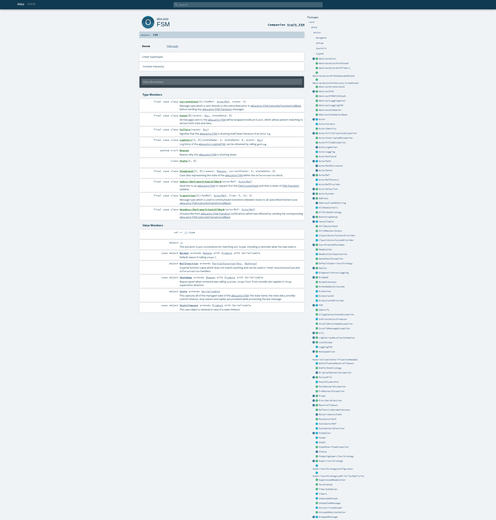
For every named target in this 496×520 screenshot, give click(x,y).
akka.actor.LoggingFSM (212, 144)
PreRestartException (331, 391)
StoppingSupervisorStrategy (336, 456)
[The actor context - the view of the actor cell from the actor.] (317, 124)
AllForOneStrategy (330, 212)
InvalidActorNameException (336, 323)
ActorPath (325, 161)
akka (159, 18)
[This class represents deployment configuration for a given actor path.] (317, 268)
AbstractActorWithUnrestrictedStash (336, 83)
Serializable (210, 291)
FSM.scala (172, 46)
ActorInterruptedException (336, 138)
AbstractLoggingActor (332, 100)
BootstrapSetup (328, 217)
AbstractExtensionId (331, 86)
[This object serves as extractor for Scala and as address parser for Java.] (317, 203)
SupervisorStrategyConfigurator (333, 469)
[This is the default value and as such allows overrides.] (317, 351)
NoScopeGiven (327, 351)
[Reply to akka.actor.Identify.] (317, 128)
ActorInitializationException (338, 133)
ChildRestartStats (330, 230)
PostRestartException (332, 386)
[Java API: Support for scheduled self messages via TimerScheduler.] (317, 68)
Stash (322, 442)
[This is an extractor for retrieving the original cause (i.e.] (317, 372)
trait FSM (296, 25)
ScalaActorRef (327, 423)
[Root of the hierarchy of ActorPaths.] (317, 419)
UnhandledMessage (329, 503)
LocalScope (325, 342)
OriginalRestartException (335, 372)
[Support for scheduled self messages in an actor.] (317, 489)
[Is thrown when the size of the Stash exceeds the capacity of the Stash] (317, 447)
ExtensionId (326, 296)
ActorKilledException (332, 142)
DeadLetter (325, 249)
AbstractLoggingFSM (331, 105)
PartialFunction (223, 263)
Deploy (323, 268)
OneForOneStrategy (330, 368)
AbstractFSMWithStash (332, 96)
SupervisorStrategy (331, 461)
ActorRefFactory (329, 179)
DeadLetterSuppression (333, 254)
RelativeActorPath (330, 414)
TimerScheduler (328, 489)
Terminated (325, 484)
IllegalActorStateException (336, 314)
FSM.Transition (290, 185)
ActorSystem (326, 193)
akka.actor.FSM (217, 119)
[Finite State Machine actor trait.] (317, 305)
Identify (324, 310)
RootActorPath (327, 419)
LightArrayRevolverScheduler (337, 337)
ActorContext (327, 124)
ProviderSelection (330, 400)
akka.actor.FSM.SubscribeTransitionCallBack (276, 105)
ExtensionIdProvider (331, 300)
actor (166, 18)
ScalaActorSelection (331, 428)
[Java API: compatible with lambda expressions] (313, 58)
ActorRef (324, 175)
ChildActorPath (328, 226)
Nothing (250, 263)
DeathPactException (331, 258)
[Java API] (317, 170)
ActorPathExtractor (331, 165)
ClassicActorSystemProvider (336, 240)
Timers (323, 493)
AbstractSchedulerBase (333, 114)
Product (226, 252)
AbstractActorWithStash (334, 63)
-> (185, 232)
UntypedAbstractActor (332, 512)
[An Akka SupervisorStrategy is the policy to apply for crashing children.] (317, 461)
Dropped (323, 277)
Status (323, 451)
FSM (321, 305)
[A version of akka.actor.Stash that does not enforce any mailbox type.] (317, 508)
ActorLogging (327, 151)
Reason (221, 171)
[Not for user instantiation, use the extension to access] (317, 245)
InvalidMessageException (334, 328)
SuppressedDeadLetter (332, 480)
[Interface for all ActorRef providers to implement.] (317, 184)
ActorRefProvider (329, 184)
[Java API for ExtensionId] (317, 87)
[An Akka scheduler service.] (317, 110)
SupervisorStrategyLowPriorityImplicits (338, 476)
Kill (321, 333)
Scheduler (325, 433)
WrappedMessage (328, 517)
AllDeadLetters (328, 207)
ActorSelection (328, 189)
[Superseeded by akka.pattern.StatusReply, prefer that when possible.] (317, 451)
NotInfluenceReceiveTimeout (336, 363)
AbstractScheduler (330, 110)
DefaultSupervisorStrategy (336, 263)
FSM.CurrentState (248, 185)
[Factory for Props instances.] (313, 396)
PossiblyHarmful (329, 382)
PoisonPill (325, 377)
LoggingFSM (325, 347)
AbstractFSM (326, 91)
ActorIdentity (327, 128)
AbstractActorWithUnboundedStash (334, 76)
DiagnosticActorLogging (334, 272)
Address (323, 198)
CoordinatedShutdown (331, 244)
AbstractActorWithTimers (334, 68)
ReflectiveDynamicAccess (334, 409)
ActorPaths (325, 170)
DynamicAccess (327, 282)
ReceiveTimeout (328, 405)
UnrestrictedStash (330, 507)
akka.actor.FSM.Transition (217, 109)
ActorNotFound (327, 156)
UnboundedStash (328, 498)
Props (322, 396)
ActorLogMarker (328, 147)
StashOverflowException (334, 447)
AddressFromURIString (332, 203)
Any (206, 115)
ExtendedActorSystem (331, 286)
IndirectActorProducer (333, 319)
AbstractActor (327, 58)
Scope (322, 437)
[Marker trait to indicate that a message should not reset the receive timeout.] (317, 363)
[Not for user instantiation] (317, 226)
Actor (322, 119)
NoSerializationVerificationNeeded (335, 359)
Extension (325, 291)
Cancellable (326, 221)
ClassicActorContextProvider (337, 235)
